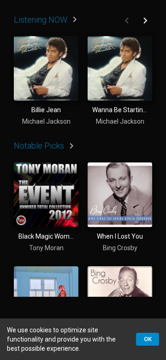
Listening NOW (40, 19)
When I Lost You (120, 236)
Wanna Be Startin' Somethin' (120, 110)
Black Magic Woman (46, 236)
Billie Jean (46, 110)
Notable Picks (39, 145)
